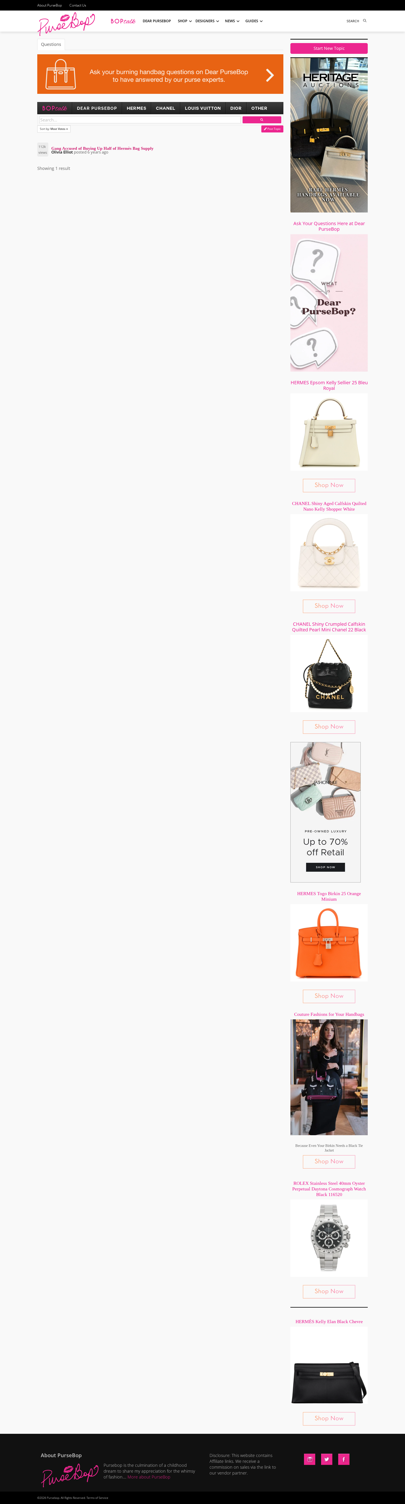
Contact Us (77, 5)
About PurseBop (49, 5)
